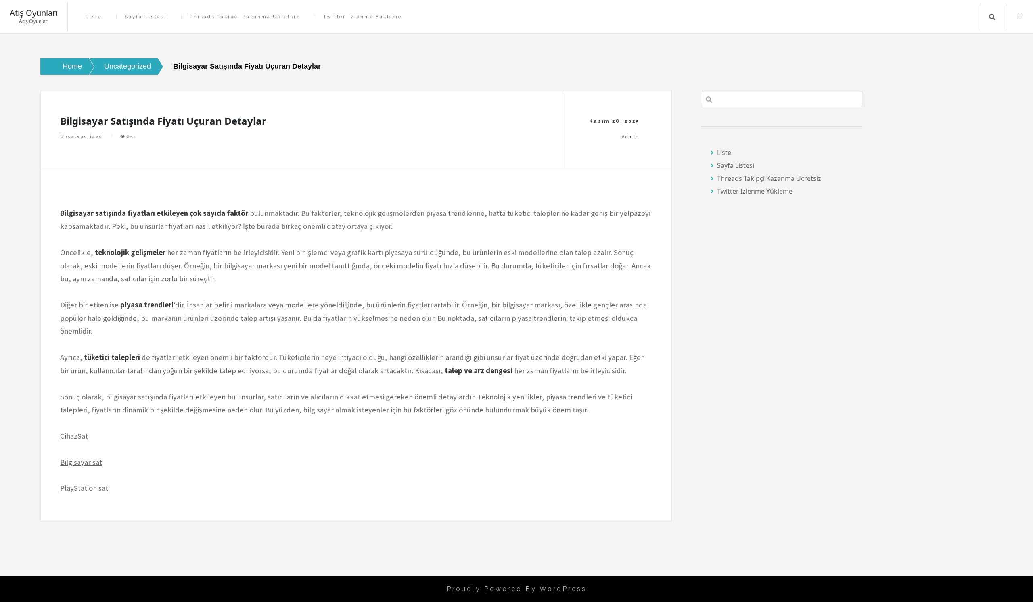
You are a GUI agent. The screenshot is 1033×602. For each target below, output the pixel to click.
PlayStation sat (84, 488)
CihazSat (74, 436)
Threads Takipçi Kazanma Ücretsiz (245, 17)
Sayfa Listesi (145, 17)
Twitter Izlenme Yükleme (362, 17)
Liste (94, 17)
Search (992, 17)
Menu (1020, 17)
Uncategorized (81, 136)
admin (630, 136)
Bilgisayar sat (81, 462)
